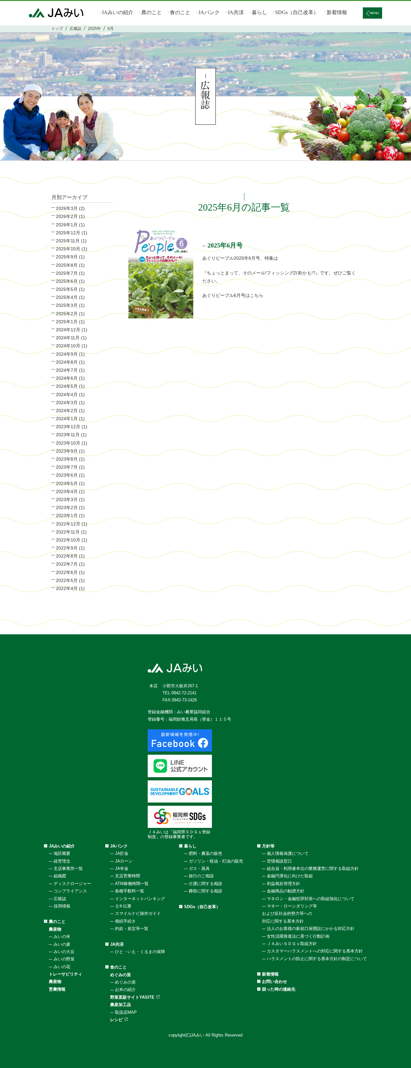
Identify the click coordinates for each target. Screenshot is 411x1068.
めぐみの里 (120, 974)
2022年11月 (68, 531)
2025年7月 (67, 273)
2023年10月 (68, 443)
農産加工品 (120, 1004)
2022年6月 (67, 572)
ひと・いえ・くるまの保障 (140, 951)
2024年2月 (67, 410)
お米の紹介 (125, 989)
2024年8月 (67, 362)
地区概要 (62, 853)
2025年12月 (68, 232)
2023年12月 (68, 426)
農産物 (55, 929)
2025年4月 (67, 297)
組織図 (60, 875)
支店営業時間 (127, 875)
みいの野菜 (64, 959)
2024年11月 (68, 337)
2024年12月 (68, 329)
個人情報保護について (288, 853)
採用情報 (62, 906)
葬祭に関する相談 (205, 891)
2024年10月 (68, 345)
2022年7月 (67, 564)
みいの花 (62, 966)
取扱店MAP (126, 1012)
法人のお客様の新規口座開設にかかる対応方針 (310, 928)
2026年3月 (67, 208)
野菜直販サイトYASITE (132, 997)
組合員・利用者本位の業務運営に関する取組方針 (313, 868)
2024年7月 (67, 370)
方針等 (268, 846)
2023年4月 (67, 491)
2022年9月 (67, 548)
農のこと (151, 12)
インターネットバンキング (140, 898)
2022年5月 (67, 580)
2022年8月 (67, 556)
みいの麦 (62, 944)
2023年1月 (67, 515)
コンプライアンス (70, 891)
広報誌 (60, 898)
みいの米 (62, 936)
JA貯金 (121, 853)
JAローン (124, 861)
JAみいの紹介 (117, 12)
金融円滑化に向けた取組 (290, 875)
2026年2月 (67, 216)
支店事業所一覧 (68, 868)
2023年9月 (67, 451)
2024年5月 (67, 386)
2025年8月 (67, 265)
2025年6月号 (225, 245)
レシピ (116, 1019)
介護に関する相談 (205, 883)
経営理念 (62, 861)
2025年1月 (67, 321)
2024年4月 (67, 394)
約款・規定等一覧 (131, 928)
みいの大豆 (64, 951)
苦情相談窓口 (279, 861)
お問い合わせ (274, 981)
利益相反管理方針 (283, 883)
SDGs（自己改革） (297, 12)
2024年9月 (67, 354)
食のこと (180, 12)
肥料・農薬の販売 (205, 853)
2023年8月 (67, 459)
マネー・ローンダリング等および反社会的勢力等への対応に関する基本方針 (289, 914)
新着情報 (337, 12)
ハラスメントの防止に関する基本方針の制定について (317, 958)
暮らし (259, 12)
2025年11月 (68, 240)
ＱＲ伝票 (123, 906)
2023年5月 (67, 483)
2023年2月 (67, 507)
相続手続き (125, 921)
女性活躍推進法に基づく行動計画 (298, 936)
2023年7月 (67, 467)
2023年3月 (67, 499)
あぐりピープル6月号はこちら (232, 295)
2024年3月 (67, 402)
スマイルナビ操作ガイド (138, 913)
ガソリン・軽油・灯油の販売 (216, 861)
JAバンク (209, 12)
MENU (374, 13)
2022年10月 (68, 540)
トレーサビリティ (65, 974)
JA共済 (236, 12)
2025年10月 (68, 248)
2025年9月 (67, 256)
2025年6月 (67, 281)
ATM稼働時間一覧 (132, 883)
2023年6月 (67, 475)
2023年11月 (68, 434)
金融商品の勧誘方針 (285, 891)
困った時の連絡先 (278, 989)
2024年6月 (67, 378)
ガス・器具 (199, 868)
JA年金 (121, 868)
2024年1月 (67, 418)
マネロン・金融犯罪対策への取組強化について (310, 898)
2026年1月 (67, 224)
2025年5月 (67, 289)
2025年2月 (67, 313)
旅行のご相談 (201, 875)
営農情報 (57, 989)
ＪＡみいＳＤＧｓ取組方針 (292, 943)
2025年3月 (67, 305)
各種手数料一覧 (129, 891)
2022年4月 (67, 588)
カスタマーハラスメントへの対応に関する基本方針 (315, 951)
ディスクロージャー (72, 883)
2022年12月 (68, 523)
